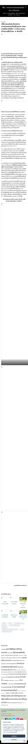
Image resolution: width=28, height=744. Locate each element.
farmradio (10, 653)
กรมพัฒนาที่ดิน (8, 658)
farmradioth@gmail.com (9, 715)
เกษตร (22, 629)
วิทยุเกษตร (4, 627)
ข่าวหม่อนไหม (16, 680)
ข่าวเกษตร (4, 625)
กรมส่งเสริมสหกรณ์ (17, 660)
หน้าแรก (4, 13)
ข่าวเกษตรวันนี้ (18, 686)
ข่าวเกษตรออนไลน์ (9, 690)
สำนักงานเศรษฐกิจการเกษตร (14, 703)
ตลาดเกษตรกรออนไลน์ (14, 625)
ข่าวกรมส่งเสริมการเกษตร (20, 672)
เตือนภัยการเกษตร (4, 705)
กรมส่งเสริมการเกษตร (19, 623)
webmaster (13, 19)
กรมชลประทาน (21, 655)
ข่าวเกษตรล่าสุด (6, 687)
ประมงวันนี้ (22, 690)
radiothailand (9, 655)
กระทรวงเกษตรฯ (11, 664)
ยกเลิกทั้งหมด (14, 739)
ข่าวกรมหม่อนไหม (4, 674)
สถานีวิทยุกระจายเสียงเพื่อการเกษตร (10, 629)
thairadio (15, 655)
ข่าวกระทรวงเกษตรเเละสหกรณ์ (17, 674)
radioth (3, 655)
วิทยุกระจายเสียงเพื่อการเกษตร (14, 693)
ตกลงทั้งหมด (14, 736)
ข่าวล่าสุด (16, 677)
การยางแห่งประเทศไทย (6, 672)
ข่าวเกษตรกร (10, 684)
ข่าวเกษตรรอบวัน (20, 683)
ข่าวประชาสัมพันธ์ (11, 13)
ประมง (19, 690)
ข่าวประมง (3, 677)
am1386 (4, 623)
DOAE (10, 623)
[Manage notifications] (24, 741)
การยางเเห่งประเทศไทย (21, 670)
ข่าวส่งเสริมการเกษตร (8, 680)
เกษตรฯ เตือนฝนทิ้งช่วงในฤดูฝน (23, 617)
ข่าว (12, 672)
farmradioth (19, 652)
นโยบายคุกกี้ (13, 732)
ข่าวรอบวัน (9, 677)
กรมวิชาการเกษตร (16, 658)
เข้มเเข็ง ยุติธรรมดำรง (7, 631)
